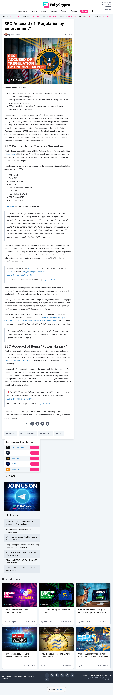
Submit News (106, 2)
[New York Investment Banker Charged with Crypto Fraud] (19, 639)
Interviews (53, 11)
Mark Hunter (15, 35)
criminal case (9, 154)
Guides (43, 11)
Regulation (47, 433)
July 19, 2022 (44, 403)
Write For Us (106, 4)
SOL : (102, 16)
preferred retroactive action (16, 360)
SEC (60, 433)
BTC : (12, 16)
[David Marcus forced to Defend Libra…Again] (56, 639)
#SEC (30, 268)
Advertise (107, 7)
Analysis (34, 11)
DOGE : (68, 16)
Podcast (64, 11)
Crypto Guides (29, 676)
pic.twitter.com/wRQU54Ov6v (20, 399)
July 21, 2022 (49, 279)
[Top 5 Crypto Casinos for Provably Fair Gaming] (19, 595)
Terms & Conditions (96, 675)
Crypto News (6, 676)
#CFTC (10, 272)
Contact (108, 675)
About (85, 675)
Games (84, 11)
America (12, 433)
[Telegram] (72, 675)
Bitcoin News (17, 676)
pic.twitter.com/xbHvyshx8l (19, 275)
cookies (59, 689)
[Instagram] (52, 675)
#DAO (45, 272)
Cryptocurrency (29, 433)
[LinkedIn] (57, 675)
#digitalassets (36, 272)
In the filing (9, 206)
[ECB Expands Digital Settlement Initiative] (56, 595)
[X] (62, 675)
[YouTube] (67, 675)
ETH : (31, 16)
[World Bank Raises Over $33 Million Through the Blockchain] (93, 595)
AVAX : (85, 16)
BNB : (50, 16)
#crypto (25, 272)
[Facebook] (47, 675)
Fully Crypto (11, 622)
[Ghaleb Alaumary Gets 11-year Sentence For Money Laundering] (93, 639)
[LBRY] (47, 679)
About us (107, 9)
